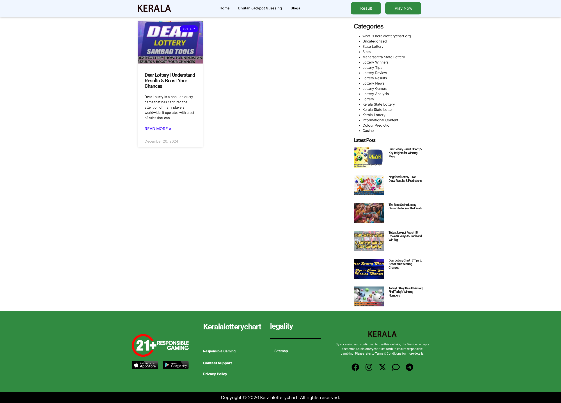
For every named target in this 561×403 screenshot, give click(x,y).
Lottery (368, 99)
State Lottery (372, 46)
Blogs (295, 8)
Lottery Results (374, 78)
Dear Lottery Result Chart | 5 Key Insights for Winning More (405, 152)
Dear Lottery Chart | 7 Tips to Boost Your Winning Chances (405, 264)
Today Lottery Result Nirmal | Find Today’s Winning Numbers (406, 291)
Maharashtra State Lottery (383, 57)
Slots (366, 51)
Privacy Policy (215, 374)
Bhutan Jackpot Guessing (260, 8)
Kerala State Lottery (378, 104)
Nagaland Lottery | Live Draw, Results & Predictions (405, 179)
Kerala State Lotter (377, 109)
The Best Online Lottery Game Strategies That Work (405, 206)
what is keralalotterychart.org (386, 36)
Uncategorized (374, 41)
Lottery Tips (372, 67)
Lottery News (373, 83)
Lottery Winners (375, 62)
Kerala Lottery (373, 115)
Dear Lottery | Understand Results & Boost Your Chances (170, 80)
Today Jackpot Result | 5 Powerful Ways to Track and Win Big (405, 236)
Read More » (158, 129)
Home (224, 8)
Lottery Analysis (375, 94)
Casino (368, 130)
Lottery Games (374, 88)
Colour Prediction (376, 125)
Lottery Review (374, 73)
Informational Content (380, 120)
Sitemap (281, 351)
